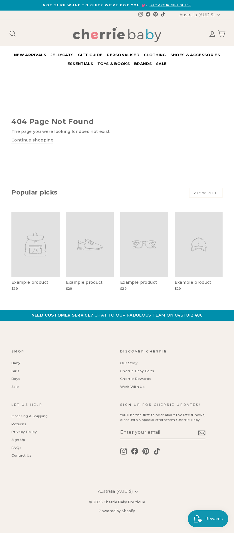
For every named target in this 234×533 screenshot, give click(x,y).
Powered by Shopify (117, 511)
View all (205, 192)
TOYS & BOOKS (113, 63)
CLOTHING (155, 54)
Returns (18, 424)
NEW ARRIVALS (30, 54)
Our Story (129, 363)
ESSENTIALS (80, 63)
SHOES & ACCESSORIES (195, 54)
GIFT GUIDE (90, 54)
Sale (15, 386)
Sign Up (18, 439)
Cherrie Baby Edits (137, 371)
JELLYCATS (62, 54)
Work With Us (132, 386)
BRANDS (143, 63)
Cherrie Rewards (135, 378)
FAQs (16, 447)
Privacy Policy (24, 431)
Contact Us (21, 455)
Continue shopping (32, 140)
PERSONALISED (123, 54)
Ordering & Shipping (29, 416)
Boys (15, 378)
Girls (15, 371)
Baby (15, 363)
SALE (161, 63)
